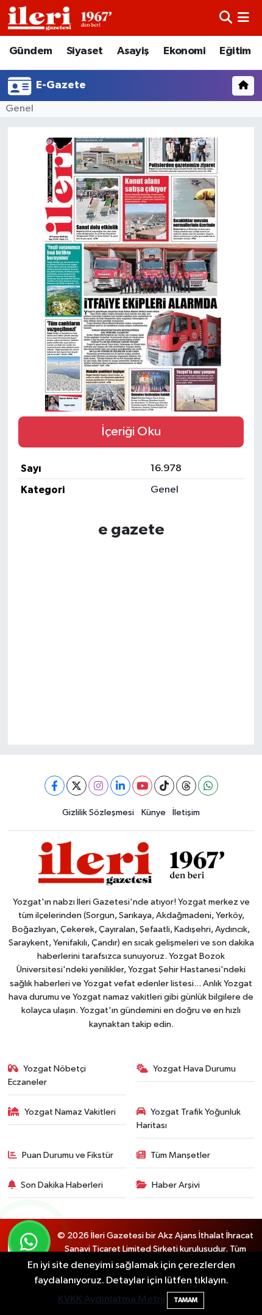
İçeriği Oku (131, 431)
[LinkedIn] (120, 786)
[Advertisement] (131, 631)
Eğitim (234, 51)
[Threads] (186, 786)
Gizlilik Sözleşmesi (98, 812)
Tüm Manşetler (180, 1155)
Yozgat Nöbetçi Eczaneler (47, 1075)
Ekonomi (184, 51)
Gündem (30, 51)
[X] (76, 786)
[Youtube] (142, 786)
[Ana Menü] (243, 18)
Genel (19, 108)
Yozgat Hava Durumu (194, 1068)
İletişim (186, 812)
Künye (153, 812)
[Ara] (225, 18)
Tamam (185, 1300)
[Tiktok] (164, 786)
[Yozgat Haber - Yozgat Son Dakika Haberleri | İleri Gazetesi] (60, 17)
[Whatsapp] (208, 786)
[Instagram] (98, 786)
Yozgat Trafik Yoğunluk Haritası (188, 1118)
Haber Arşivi (176, 1185)
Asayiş (133, 51)
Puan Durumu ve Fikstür (67, 1155)
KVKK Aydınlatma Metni (111, 1299)
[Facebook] (54, 786)
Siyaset (84, 51)
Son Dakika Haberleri (62, 1185)
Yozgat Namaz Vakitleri (70, 1112)
